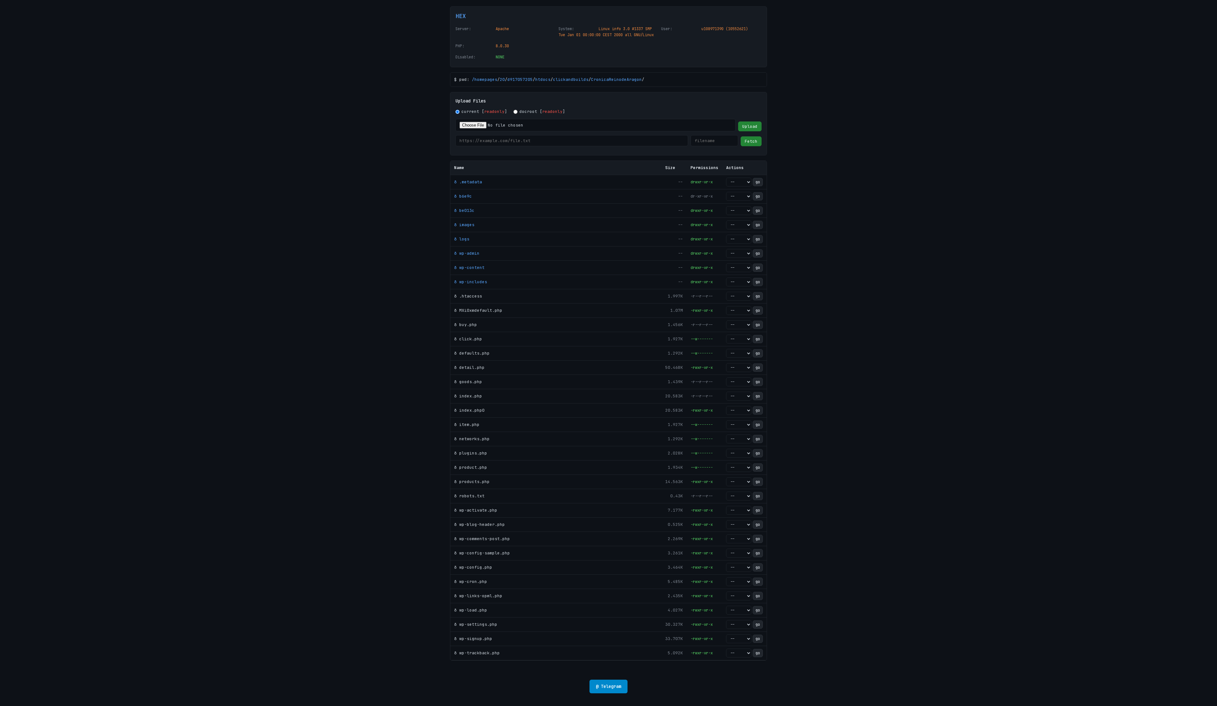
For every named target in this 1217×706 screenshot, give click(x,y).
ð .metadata (468, 182)
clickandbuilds (571, 79)
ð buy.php (465, 324)
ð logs (461, 239)
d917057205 (520, 79)
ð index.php (468, 396)
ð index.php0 (469, 410)
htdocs (543, 79)
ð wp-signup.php (473, 638)
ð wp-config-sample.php (482, 553)
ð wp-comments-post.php (482, 538)
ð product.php (470, 467)
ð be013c (464, 210)
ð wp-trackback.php (477, 653)
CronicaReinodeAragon (616, 79)
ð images (464, 224)
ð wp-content (469, 267)
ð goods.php (468, 381)
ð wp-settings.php (475, 624)
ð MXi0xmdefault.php (478, 310)
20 (502, 79)
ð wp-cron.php (470, 581)
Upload (749, 126)
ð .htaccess (468, 296)
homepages (485, 79)
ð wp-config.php (473, 567)
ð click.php (468, 339)
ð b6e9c (463, 196)
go (758, 182)
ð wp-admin (467, 253)
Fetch (751, 141)
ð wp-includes (470, 281)
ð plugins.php (470, 453)
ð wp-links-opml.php (478, 595)
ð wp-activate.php (475, 510)
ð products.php (472, 481)
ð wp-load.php (470, 610)
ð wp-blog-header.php (479, 524)
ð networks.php (472, 438)
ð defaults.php (472, 353)
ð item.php (467, 424)
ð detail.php (469, 367)
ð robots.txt (469, 496)
